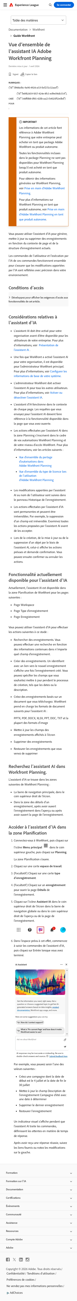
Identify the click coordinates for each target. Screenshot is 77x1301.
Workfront (39, 29)
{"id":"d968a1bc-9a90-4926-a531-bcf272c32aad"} (33, 87)
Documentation (18, 29)
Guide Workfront (24, 36)
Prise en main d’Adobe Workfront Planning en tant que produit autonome (41, 214)
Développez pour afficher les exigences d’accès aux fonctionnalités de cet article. (38, 299)
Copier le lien (31, 74)
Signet (16, 74)
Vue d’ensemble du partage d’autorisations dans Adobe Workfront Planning (35, 461)
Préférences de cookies (20, 1279)
